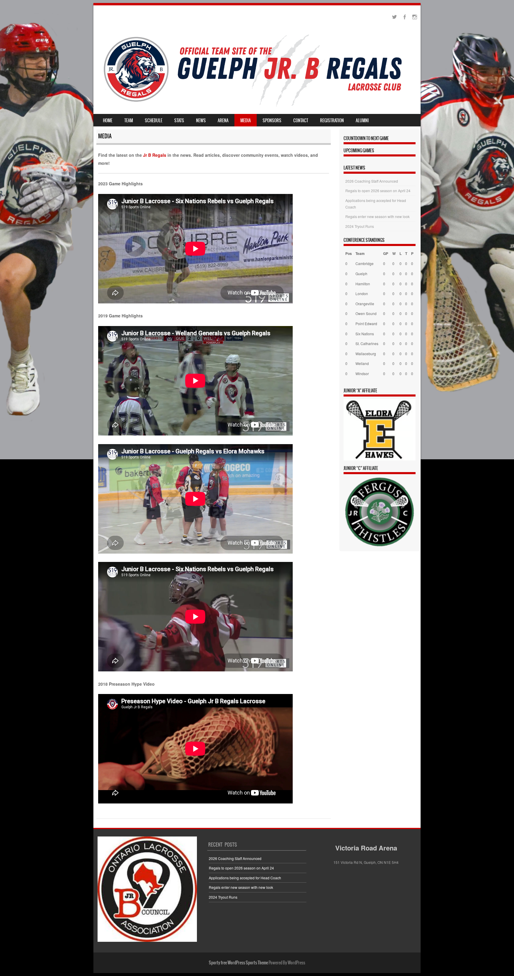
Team (128, 120)
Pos (348, 253)
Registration (332, 120)
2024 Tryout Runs (359, 226)
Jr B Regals (154, 155)
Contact (300, 120)
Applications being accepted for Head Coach (245, 877)
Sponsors (272, 120)
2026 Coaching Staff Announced (371, 181)
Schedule (153, 120)
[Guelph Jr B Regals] (257, 105)
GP (385, 253)
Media (245, 120)
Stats (179, 120)
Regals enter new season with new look (377, 216)
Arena (223, 120)
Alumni (362, 120)
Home (107, 120)
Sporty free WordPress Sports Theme (238, 962)
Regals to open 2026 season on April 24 (377, 190)
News (201, 120)
